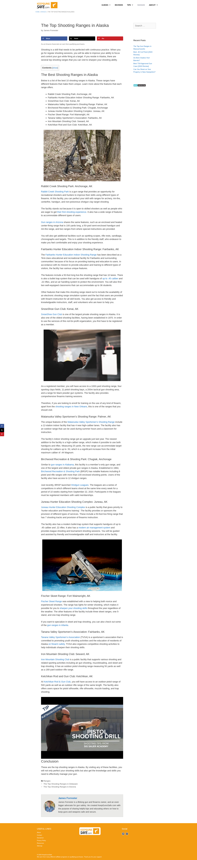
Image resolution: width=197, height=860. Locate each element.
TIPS (129, 5)
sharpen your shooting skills (73, 608)
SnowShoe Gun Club (51, 314)
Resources (40, 843)
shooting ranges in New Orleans (71, 406)
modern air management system (94, 527)
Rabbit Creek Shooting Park (55, 191)
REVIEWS (119, 5)
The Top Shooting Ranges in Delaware (61, 784)
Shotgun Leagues (80, 485)
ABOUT (152, 5)
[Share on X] (2, 430)
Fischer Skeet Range (51, 601)
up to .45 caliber (110, 278)
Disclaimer (40, 838)
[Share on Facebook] (2, 426)
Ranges (43, 12)
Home (37, 12)
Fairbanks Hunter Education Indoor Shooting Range (71, 254)
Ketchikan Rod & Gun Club (57, 681)
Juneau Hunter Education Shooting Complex (63, 507)
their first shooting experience (71, 212)
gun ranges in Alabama (62, 464)
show (55, 68)
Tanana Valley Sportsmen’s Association (60, 637)
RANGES (141, 5)
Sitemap (39, 846)
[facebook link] (123, 833)
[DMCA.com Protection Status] (139, 86)
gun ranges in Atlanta (57, 625)
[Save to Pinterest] (2, 434)
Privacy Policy (41, 840)
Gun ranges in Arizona (52, 222)
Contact (39, 835)
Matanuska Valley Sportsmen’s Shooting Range (91, 422)
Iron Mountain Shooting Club (55, 659)
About (39, 832)
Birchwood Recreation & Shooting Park (60, 471)
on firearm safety (56, 644)
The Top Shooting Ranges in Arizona (60, 787)
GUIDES (105, 5)
